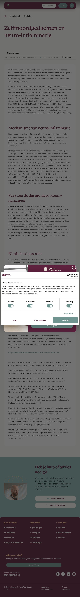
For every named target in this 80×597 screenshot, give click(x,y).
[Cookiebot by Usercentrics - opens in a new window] (68, 275)
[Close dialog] (74, 267)
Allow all (65, 320)
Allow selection (40, 320)
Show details (69, 313)
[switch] (30, 305)
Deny (15, 320)
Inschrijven (52, 325)
